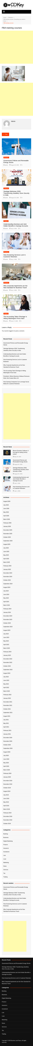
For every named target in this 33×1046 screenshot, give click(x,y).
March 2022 (6, 691)
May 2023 (6, 641)
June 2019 (6, 798)
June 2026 (6, 508)
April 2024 (6, 601)
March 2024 (6, 605)
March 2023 (6, 648)
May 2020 (6, 762)
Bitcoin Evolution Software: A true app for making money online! (21, 452)
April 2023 (6, 644)
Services (6, 188)
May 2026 (6, 512)
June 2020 (6, 759)
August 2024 (6, 587)
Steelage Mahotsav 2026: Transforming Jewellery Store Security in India (16, 193)
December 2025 (7, 530)
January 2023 (7, 655)
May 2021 (6, 723)
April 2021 (6, 727)
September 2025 (7, 540)
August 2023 (6, 630)
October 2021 (7, 709)
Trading (5, 877)
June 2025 (6, 551)
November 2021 (7, 705)
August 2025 (6, 544)
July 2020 (6, 755)
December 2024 (7, 573)
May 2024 (6, 598)
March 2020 (6, 770)
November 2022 (7, 662)
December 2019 (7, 780)
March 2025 (6, 562)
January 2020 (7, 777)
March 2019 (6, 809)
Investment (6, 851)
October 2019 (7, 787)
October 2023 (7, 623)
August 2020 (6, 752)
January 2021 (7, 734)
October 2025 (7, 537)
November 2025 (7, 533)
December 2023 (7, 616)
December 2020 (7, 737)
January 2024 (7, 612)
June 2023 (6, 637)
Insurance (6, 848)
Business (6, 157)
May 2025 (6, 555)
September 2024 (7, 583)
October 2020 (7, 744)
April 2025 (6, 558)
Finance (6, 221)
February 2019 (7, 812)
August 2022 (6, 673)
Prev (6, 134)
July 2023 (6, 633)
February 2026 (7, 523)
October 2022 (7, 666)
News (5, 866)
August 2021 (6, 716)
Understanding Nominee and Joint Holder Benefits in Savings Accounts (14, 355)
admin (6, 165)
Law (4, 855)
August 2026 (6, 501)
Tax (4, 873)
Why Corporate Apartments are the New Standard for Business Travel (14, 366)
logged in (11, 331)
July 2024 (6, 591)
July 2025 (6, 548)
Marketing (6, 862)
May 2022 (6, 684)
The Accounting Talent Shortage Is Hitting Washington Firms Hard (14, 371)
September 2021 (7, 712)
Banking (5, 834)
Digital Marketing (8, 841)
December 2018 (7, 816)
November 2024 (7, 576)
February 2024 (7, 608)
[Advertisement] (16, 47)
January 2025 (7, 569)
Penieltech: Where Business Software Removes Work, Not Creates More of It (16, 377)
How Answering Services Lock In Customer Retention (15, 360)
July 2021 (6, 719)
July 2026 (6, 505)
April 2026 (6, 515)
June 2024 (6, 594)
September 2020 (7, 748)
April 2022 (6, 687)
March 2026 (6, 519)
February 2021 (7, 730)
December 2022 (7, 659)
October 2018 (7, 823)
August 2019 (6, 791)
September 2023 (7, 626)
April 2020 (6, 766)
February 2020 (7, 773)
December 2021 (7, 702)
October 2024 (7, 580)
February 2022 (7, 694)
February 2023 (7, 651)
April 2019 (6, 805)
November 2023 (7, 619)
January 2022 (7, 698)
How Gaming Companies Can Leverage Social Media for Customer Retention (16, 382)
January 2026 (7, 526)
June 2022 (6, 680)
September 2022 (7, 669)
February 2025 (7, 565)
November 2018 (7, 820)
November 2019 (7, 784)
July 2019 (6, 795)
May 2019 (6, 802)
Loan (4, 859)
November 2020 (7, 741)
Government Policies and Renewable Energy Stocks (15, 344)
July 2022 (6, 676)
